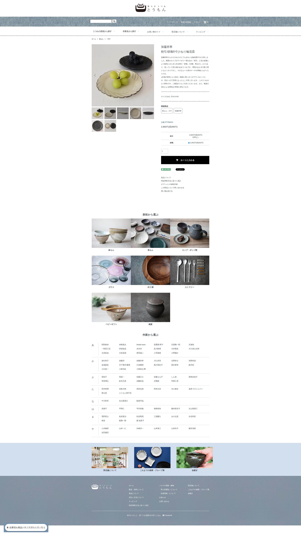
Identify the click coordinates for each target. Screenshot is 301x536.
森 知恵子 (140, 420)
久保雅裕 (140, 365)
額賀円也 (140, 400)
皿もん (101, 39)
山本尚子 (174, 428)
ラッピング (200, 31)
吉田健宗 (105, 432)
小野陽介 (174, 353)
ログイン (197, 22)
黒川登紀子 (158, 365)
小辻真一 (105, 369)
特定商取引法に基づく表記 (171, 181)
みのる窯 (174, 416)
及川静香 (157, 348)
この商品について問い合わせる (172, 187)
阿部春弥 (105, 344)
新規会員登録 (186, 22)
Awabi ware (141, 344)
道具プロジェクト (196, 388)
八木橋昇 (105, 428)
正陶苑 (156, 381)
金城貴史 (105, 365)
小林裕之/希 (141, 369)
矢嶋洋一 (140, 428)
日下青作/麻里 (124, 365)
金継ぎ (190, 493)
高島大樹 (122, 388)
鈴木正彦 (122, 381)
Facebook (168, 515)
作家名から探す (129, 31)
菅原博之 (105, 381)
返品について (166, 177)
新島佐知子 (193, 376)
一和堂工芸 (106, 348)
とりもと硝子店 (125, 393)
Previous (95, 75)
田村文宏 (157, 388)
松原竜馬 (140, 416)
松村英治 (122, 416)
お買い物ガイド (153, 31)
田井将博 (105, 388)
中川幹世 (105, 400)
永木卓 (139, 348)
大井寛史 (174, 348)
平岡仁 (121, 408)
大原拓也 (105, 353)
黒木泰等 (174, 365)
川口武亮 (157, 360)
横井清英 (192, 428)
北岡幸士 (174, 360)
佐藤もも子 (158, 376)
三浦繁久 (157, 416)
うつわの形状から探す (102, 31)
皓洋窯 (191, 365)
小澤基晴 (157, 353)
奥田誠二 (140, 353)
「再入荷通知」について (168, 489)
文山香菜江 (193, 408)
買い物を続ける (167, 191)
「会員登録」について (167, 493)
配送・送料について (136, 489)
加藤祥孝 (178, 111)
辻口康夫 (174, 388)
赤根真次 (122, 344)
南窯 (103, 420)
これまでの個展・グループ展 (198, 489)
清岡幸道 (192, 360)
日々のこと (133, 515)
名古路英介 (123, 400)
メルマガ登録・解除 (166, 485)
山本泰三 (157, 428)
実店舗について (178, 31)
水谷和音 (192, 416)
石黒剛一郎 (175, 344)
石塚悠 (191, 344)
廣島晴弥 (157, 408)
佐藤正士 (140, 376)
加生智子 (105, 360)
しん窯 (174, 376)
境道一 (121, 376)
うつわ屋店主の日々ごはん (151, 515)
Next (150, 75)
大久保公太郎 (194, 348)
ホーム (94, 39)
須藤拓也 (140, 381)
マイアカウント (172, 22)
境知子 (104, 376)
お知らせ (162, 497)
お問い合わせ (164, 501)
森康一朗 (122, 420)
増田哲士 (105, 416)
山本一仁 (122, 428)
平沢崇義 (140, 408)
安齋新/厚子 (158, 344)
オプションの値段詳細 (169, 184)
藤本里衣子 (175, 408)
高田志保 (140, 388)
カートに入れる (187, 160)
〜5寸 (108, 39)
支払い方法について (136, 497)
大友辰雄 (122, 353)
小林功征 (122, 369)
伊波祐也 (122, 348)
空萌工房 (174, 381)
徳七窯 (104, 393)
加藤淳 (121, 360)
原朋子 (104, 408)
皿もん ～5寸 (167, 111)
